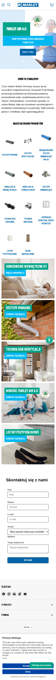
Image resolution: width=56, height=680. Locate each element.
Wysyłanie (28, 560)
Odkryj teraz (28, 52)
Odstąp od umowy (41, 665)
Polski (26, 627)
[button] (49, 340)
